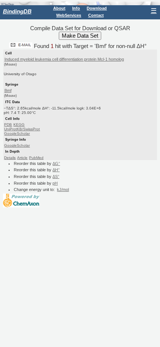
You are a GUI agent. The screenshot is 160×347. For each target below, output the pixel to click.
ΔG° (56, 163)
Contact (96, 15)
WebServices (68, 15)
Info (76, 8)
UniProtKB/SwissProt (22, 129)
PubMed (36, 158)
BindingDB (17, 11)
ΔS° (55, 176)
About (59, 8)
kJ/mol (63, 189)
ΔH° (56, 170)
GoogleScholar (17, 133)
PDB (8, 124)
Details (10, 158)
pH (55, 183)
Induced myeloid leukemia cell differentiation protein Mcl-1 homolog (64, 59)
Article (22, 158)
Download (97, 8)
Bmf (8, 90)
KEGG (19, 124)
